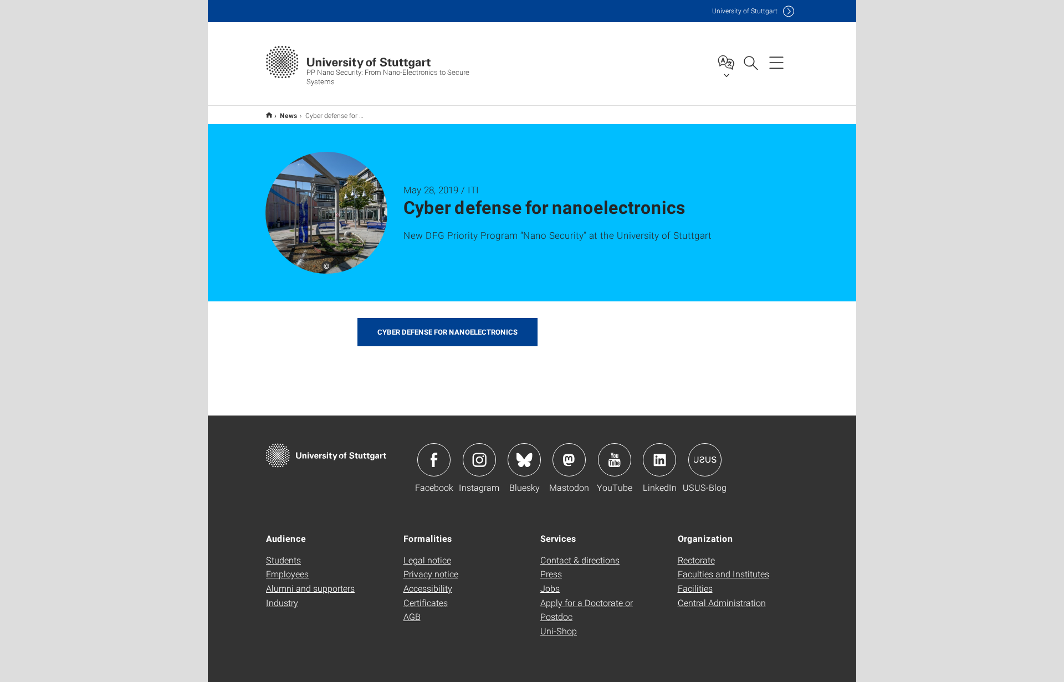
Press (551, 574)
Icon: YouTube (614, 459)
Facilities (695, 588)
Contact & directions (580, 560)
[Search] (750, 62)
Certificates (425, 602)
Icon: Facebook (434, 459)
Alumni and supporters (310, 588)
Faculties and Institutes (723, 574)
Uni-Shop (558, 631)
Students (283, 560)
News (289, 115)
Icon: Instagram (479, 459)
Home (269, 115)
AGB (412, 616)
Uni (744, 11)
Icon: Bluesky (524, 459)
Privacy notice (430, 574)
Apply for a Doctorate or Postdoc (586, 610)
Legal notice (427, 560)
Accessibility (427, 588)
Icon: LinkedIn (659, 459)
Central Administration (722, 602)
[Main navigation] (776, 62)
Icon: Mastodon (569, 459)
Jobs (550, 588)
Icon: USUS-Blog (705, 459)
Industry (282, 602)
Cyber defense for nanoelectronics (447, 332)
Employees (287, 574)
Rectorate (696, 560)
